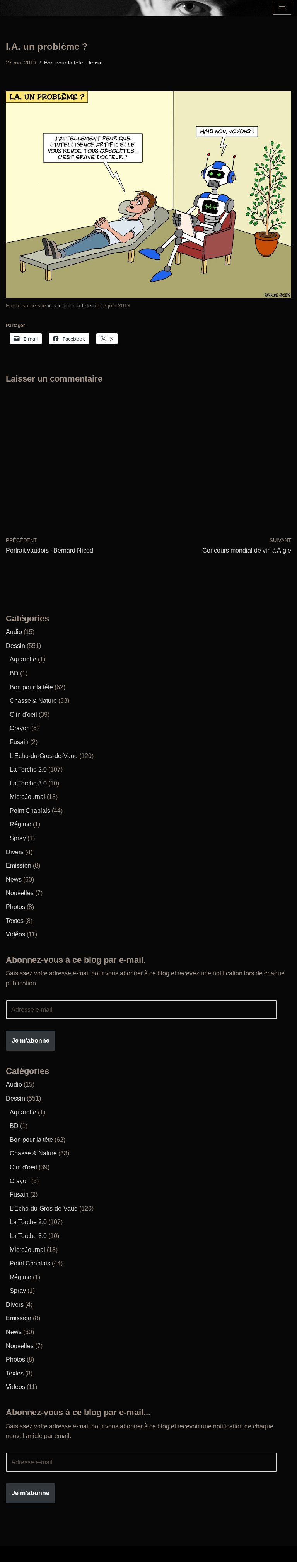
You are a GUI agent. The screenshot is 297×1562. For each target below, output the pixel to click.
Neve (87, 1553)
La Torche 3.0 (28, 783)
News (14, 879)
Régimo (20, 824)
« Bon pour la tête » (72, 305)
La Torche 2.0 (28, 769)
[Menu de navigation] (282, 8)
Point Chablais (30, 810)
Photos (15, 907)
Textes (15, 921)
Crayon (20, 728)
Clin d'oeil (23, 714)
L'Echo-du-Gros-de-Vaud (44, 756)
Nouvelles (20, 893)
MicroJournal (27, 797)
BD (14, 673)
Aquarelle (23, 659)
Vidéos (15, 934)
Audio (14, 632)
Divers (15, 852)
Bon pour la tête (63, 62)
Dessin (94, 62)
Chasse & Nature (33, 700)
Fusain (19, 742)
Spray (18, 838)
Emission (18, 865)
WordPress (201, 1553)
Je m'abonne (31, 1040)
